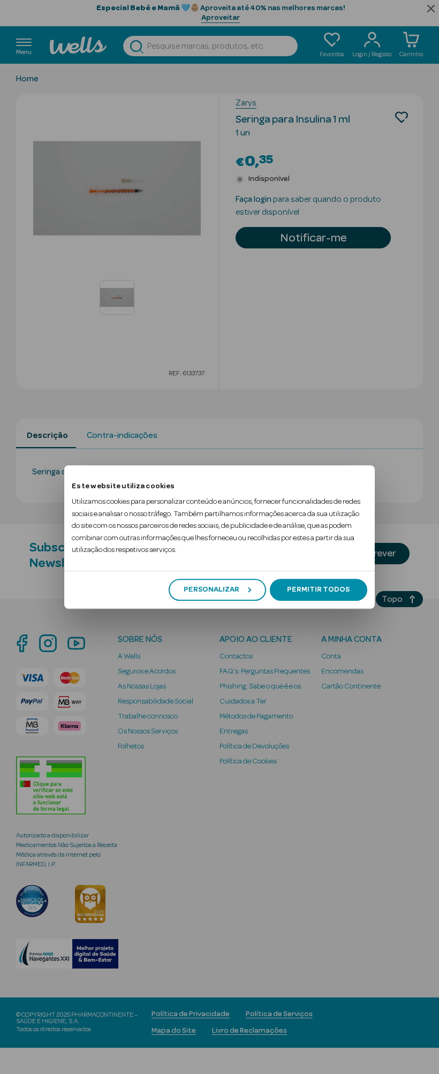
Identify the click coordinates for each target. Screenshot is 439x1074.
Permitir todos (318, 589)
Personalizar (211, 589)
